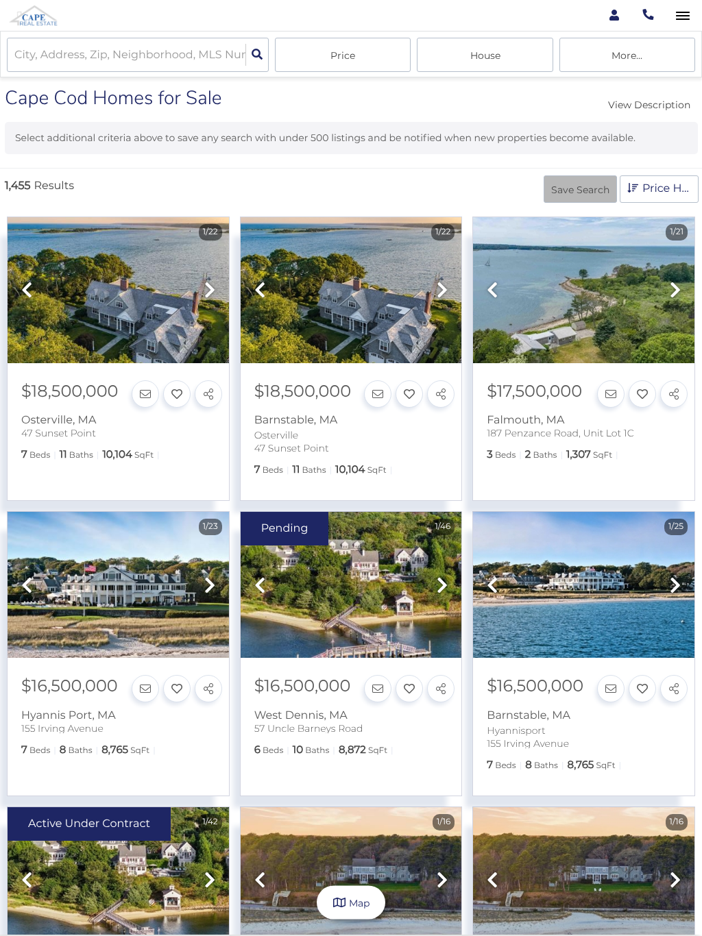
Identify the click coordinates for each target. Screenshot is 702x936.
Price (342, 55)
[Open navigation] (682, 16)
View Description (649, 105)
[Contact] (145, 394)
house (485, 55)
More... (627, 55)
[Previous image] (27, 291)
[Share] (208, 394)
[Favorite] (177, 394)
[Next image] (210, 291)
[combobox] (15, 55)
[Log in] (613, 15)
